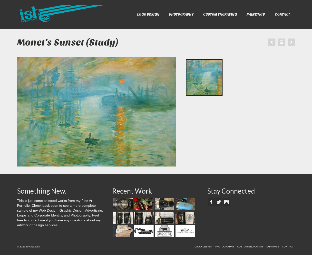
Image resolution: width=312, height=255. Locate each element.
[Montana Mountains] (271, 42)
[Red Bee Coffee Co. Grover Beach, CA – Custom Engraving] (143, 204)
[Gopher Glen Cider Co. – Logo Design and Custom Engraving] (122, 204)
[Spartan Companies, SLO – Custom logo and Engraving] (122, 218)
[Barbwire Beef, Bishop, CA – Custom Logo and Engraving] (164, 204)
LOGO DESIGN (148, 14)
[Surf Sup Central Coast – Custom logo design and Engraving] (184, 204)
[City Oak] (291, 42)
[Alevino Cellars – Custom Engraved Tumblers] (143, 218)
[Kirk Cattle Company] (164, 231)
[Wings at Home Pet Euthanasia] (184, 231)
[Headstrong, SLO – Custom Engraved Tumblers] (184, 218)
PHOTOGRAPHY (181, 14)
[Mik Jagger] (143, 231)
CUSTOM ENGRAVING (220, 14)
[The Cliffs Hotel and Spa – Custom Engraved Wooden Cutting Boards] (122, 231)
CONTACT (282, 14)
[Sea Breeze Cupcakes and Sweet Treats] (164, 218)
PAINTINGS (256, 14)
